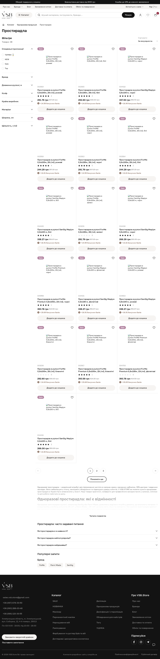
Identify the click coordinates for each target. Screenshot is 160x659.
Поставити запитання (13, 642)
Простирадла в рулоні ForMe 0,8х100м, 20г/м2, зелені (92, 230)
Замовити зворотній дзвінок (19, 637)
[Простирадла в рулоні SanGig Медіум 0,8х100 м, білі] (55, 204)
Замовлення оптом (43, 7)
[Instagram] (141, 642)
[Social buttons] (153, 645)
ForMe (41, 565)
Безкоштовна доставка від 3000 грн (80, 2)
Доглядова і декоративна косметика (71, 639)
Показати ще (96, 479)
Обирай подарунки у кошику (28, 2)
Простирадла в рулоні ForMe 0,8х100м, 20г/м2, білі (92, 91)
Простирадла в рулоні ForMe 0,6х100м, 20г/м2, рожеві (51, 161)
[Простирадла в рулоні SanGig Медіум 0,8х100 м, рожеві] (137, 274)
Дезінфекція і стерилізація (109, 612)
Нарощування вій (61, 622)
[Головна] (3, 24)
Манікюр (57, 612)
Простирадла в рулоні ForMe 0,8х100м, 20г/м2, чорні (92, 161)
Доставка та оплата (63, 7)
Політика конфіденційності (126, 654)
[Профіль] (140, 15)
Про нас (6, 7)
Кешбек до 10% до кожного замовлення (132, 2)
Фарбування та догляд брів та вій (69, 633)
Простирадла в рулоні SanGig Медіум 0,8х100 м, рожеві (137, 300)
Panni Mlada (55, 565)
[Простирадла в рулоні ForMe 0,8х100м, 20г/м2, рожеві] (55, 65)
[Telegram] (148, 642)
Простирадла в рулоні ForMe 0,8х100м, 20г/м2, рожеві (51, 91)
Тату (98, 622)
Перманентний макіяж (64, 617)
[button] (97, 531)
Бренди (17, 7)
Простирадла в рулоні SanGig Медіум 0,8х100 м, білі (55, 230)
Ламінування (59, 628)
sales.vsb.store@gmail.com (16, 597)
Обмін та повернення (85, 7)
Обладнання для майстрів (109, 617)
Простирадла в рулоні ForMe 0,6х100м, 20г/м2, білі (133, 161)
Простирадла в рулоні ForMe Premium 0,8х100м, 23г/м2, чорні (53, 300)
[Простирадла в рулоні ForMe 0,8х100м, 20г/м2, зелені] (96, 204)
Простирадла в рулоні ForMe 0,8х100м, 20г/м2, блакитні (51, 370)
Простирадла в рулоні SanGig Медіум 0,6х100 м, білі (55, 439)
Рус (155, 7)
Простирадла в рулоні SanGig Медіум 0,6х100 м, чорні (137, 230)
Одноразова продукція (107, 606)
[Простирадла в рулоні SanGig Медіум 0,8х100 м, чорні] (137, 65)
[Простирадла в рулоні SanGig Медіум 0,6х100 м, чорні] (137, 204)
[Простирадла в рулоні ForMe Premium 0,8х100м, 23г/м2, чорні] (55, 274)
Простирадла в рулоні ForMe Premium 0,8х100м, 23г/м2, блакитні (96, 370)
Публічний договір (149, 654)
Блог (29, 7)
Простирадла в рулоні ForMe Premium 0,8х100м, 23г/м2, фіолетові (137, 370)
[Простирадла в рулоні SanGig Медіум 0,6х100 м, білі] (55, 413)
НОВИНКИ (58, 606)
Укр (150, 7)
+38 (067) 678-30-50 (12, 603)
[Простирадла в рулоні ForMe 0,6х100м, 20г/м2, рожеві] (55, 135)
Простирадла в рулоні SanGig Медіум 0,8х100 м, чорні (137, 91)
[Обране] (148, 15)
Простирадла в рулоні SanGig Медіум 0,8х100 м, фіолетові (96, 300)
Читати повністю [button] (98, 516)
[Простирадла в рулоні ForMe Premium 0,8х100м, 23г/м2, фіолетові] (137, 344)
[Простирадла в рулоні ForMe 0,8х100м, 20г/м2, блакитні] (55, 344)
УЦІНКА (100, 628)
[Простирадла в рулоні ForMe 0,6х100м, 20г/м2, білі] (137, 135)
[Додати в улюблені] (72, 49)
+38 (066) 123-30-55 (12, 613)
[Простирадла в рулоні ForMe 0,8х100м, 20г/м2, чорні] (96, 135)
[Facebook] (134, 642)
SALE (55, 601)
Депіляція (101, 601)
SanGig (70, 565)
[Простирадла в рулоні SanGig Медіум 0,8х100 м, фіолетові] (96, 274)
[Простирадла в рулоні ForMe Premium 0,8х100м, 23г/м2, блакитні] (96, 344)
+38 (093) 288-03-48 (12, 608)
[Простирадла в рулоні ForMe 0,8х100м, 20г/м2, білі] (96, 65)
